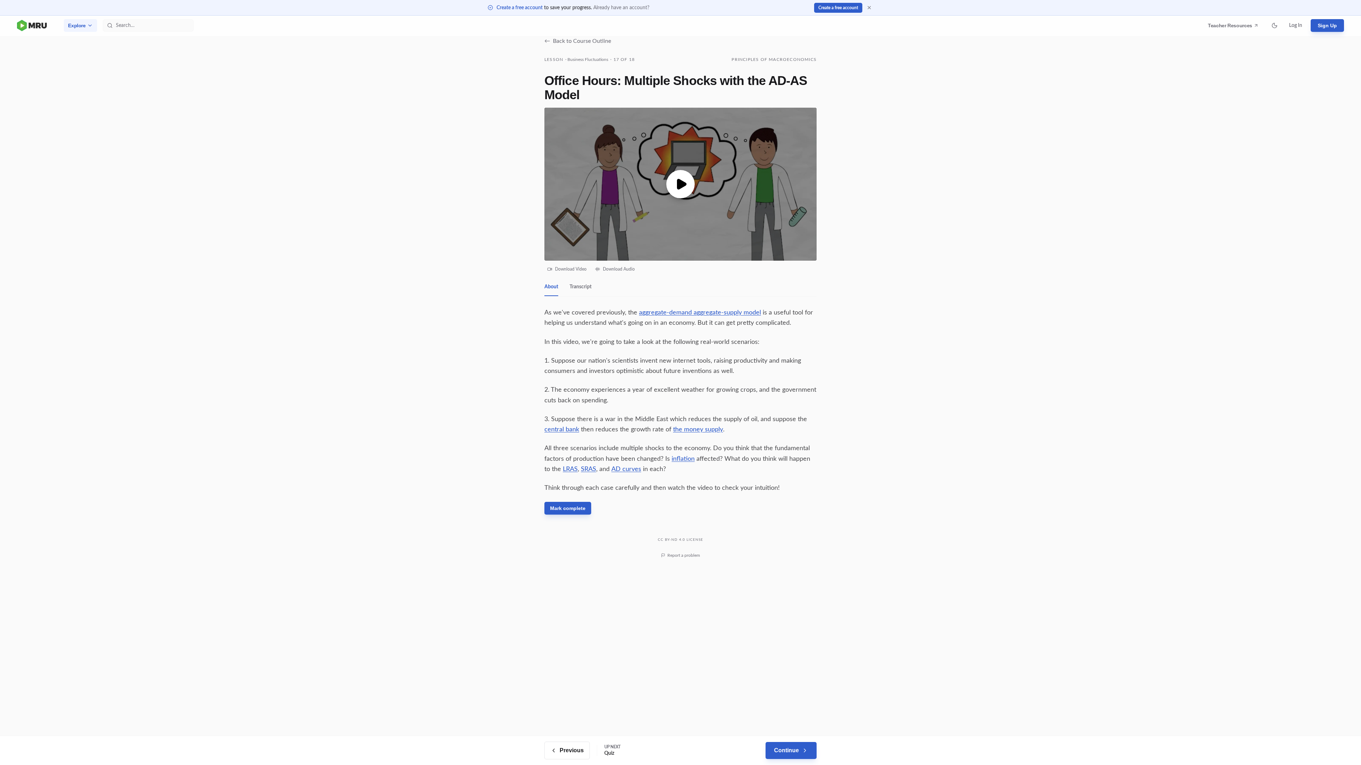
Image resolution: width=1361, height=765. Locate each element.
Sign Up (1327, 25)
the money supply (698, 429)
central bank (561, 429)
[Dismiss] (869, 8)
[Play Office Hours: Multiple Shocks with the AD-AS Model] (680, 184)
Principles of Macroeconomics (774, 59)
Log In (1295, 25)
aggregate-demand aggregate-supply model (700, 313)
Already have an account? (621, 7)
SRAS (588, 469)
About (551, 286)
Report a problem (683, 555)
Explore (77, 25)
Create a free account (520, 7)
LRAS (570, 469)
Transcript (581, 286)
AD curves (626, 469)
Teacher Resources (1231, 27)
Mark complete (568, 508)
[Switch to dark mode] (1274, 25)
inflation (683, 459)
